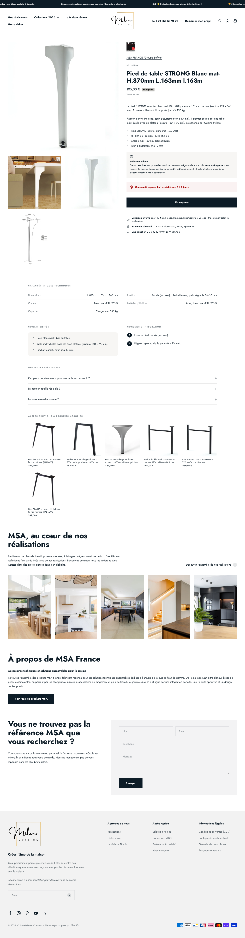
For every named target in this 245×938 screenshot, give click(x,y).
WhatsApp (174, 231)
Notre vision (15, 24)
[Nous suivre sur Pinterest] (27, 913)
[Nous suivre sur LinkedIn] (44, 913)
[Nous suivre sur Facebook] (10, 913)
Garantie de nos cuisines (212, 844)
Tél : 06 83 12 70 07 (165, 21)
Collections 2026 (45, 17)
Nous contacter (161, 850)
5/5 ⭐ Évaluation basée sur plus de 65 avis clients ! (167, 3)
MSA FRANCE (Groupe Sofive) (144, 58)
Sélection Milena (161, 832)
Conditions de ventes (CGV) (214, 832)
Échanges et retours (210, 850)
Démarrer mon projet (198, 21)
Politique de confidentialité (214, 838)
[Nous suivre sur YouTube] (36, 913)
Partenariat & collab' (164, 844)
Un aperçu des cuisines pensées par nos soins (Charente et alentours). (84, 3)
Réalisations (114, 832)
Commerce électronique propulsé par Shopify (55, 925)
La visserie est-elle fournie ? (43, 399)
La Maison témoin (76, 17)
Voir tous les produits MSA (31, 699)
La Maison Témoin (117, 844)
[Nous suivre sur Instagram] (18, 913)
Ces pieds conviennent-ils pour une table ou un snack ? (59, 378)
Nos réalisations (18, 17)
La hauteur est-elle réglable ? (44, 389)
